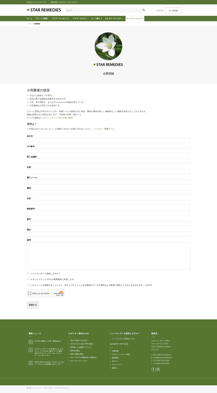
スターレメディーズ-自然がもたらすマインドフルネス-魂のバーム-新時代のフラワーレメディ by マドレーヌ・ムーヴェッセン (49, 352)
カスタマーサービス (113, 18)
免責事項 (115, 358)
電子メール (32, 177)
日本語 (174, 10)
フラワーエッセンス (60, 18)
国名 (29, 229)
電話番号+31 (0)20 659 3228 (36, 2)
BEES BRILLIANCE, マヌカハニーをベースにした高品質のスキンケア (49, 363)
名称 (29, 167)
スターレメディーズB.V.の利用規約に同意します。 (53, 279)
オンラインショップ (135, 18)
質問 (29, 240)
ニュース (159, 10)
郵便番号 (31, 209)
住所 (29, 198)
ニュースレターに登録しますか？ (45, 273)
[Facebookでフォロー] (153, 369)
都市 (29, 219)
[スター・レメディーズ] (44, 10)
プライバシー (117, 364)
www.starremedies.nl (162, 355)
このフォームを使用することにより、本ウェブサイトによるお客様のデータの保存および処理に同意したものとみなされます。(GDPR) (91, 285)
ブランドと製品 (41, 18)
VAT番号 (48, 95)
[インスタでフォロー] (158, 369)
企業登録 (115, 351)
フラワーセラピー (80, 18)
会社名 (30, 136)
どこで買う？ (96, 18)
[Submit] (144, 10)
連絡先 (114, 368)
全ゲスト (115, 361)
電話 (29, 188)
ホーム (29, 18)
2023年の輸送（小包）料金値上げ (48, 341)
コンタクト (99, 129)
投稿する (33, 305)
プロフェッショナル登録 (121, 354)
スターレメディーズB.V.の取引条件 (57, 118)
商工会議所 (32, 157)
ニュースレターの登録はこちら (123, 339)
